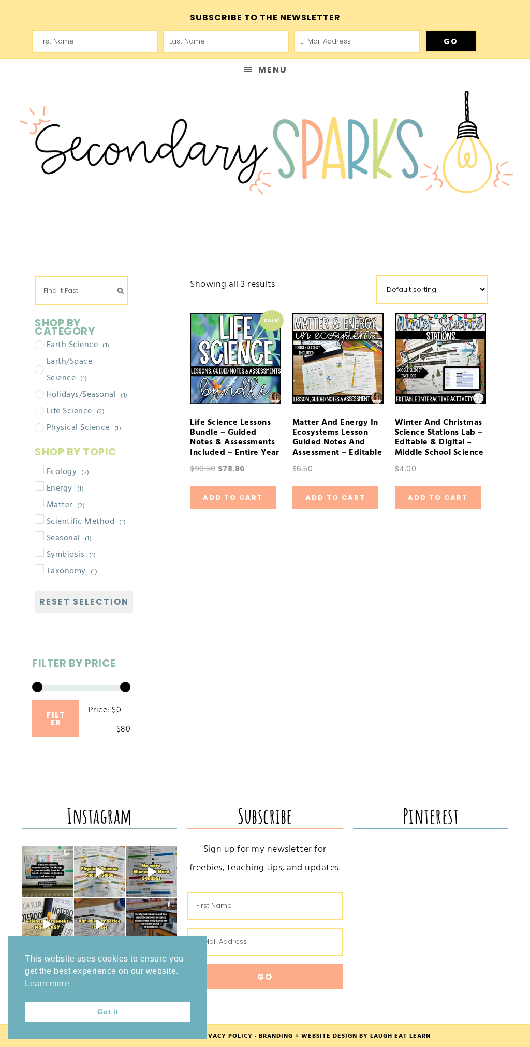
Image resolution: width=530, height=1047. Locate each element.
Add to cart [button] (233, 498)
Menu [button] (272, 70)
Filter (56, 718)
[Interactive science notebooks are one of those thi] (47, 924)
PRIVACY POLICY (225, 1036)
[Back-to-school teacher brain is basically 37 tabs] (47, 871)
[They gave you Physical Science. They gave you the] (99, 871)
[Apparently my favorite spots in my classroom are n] (151, 924)
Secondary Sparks (265, 148)
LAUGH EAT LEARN (400, 1036)
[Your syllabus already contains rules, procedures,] (151, 871)
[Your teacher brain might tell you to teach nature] (99, 924)
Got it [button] (108, 1012)
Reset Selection (84, 602)
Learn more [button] (47, 983)
